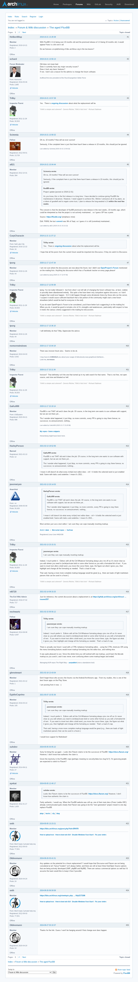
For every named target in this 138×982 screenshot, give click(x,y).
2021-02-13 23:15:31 (48, 545)
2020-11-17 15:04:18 (48, 346)
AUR (119, 4)
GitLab (98, 4)
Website (15, 88)
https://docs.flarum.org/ (118, 752)
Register (33, 17)
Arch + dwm (44, 530)
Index (10, 17)
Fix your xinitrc (100, 835)
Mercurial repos (58, 530)
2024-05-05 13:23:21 (48, 824)
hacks (48, 813)
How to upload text (47, 835)
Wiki (89, 4)
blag (58, 813)
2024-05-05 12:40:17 (48, 783)
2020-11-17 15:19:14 (48, 406)
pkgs (42, 813)
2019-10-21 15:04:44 (48, 165)
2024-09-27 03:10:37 (48, 925)
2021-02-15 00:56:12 (48, 612)
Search (24, 17)
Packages (67, 4)
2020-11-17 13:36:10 (48, 326)
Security (109, 4)
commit (59, 221)
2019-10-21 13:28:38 (48, 37)
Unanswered (125, 21)
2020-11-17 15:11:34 (48, 370)
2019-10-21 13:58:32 (48, 135)
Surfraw (70, 530)
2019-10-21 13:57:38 (48, 98)
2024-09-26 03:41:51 (48, 858)
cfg (53, 813)
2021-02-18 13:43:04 (48, 673)
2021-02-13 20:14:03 (48, 484)
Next (24, 32)
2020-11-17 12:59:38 (48, 285)
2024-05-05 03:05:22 (48, 747)
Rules (17, 17)
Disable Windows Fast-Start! (83, 835)
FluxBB (126, 973)
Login (41, 17)
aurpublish (73, 663)
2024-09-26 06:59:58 (48, 890)
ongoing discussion (59, 103)
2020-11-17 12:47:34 (48, 263)
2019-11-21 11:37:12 (48, 236)
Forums (79, 4)
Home (56, 4)
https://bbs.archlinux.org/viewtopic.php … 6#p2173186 (62, 896)
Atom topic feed (124, 970)
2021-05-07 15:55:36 (48, 695)
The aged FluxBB (59, 27)
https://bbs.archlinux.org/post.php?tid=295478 (59, 829)
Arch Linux (15, 4)
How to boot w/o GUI (63, 835)
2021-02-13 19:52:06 (48, 446)
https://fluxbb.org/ (53, 217)
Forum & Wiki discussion (32, 27)
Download (129, 4)
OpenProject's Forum (109, 268)
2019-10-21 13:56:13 (48, 59)
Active (116, 21)
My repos (43, 431)
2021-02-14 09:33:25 (48, 592)
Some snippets (54, 431)
